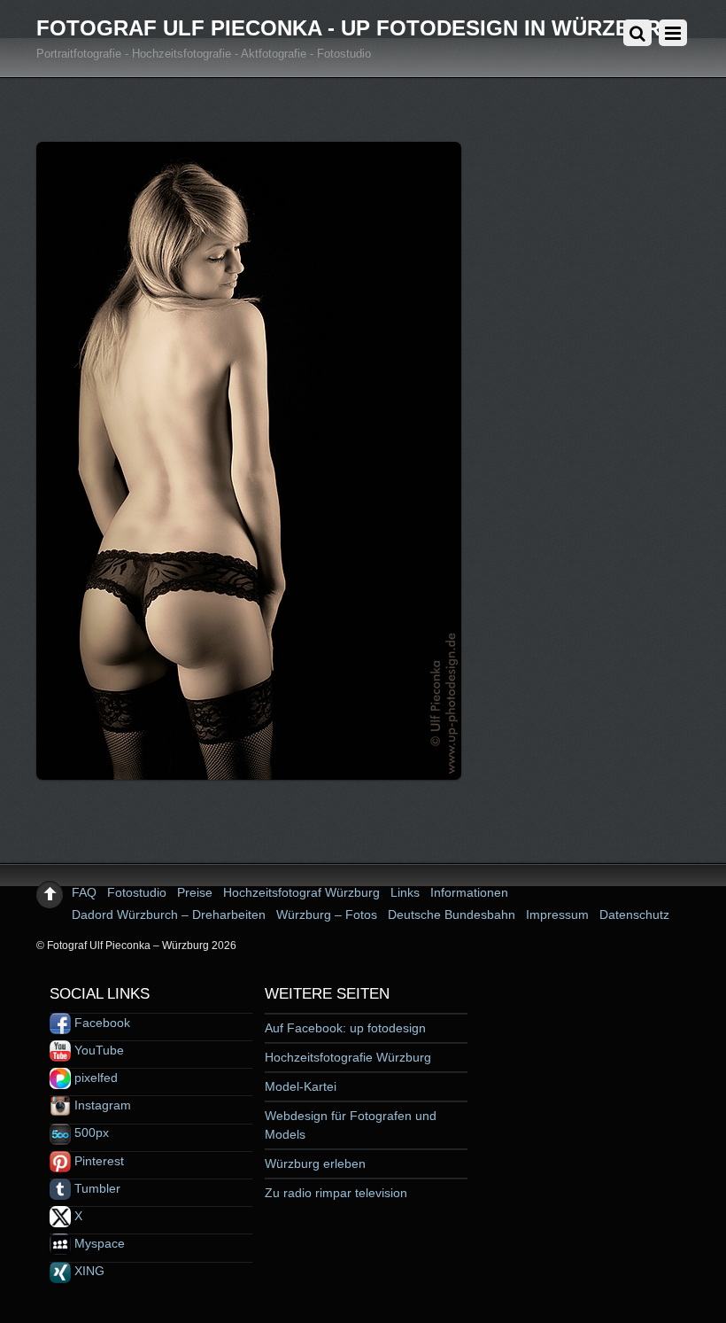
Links (405, 892)
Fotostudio (136, 892)
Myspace (98, 1243)
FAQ (84, 892)
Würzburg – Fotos (326, 914)
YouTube (97, 1050)
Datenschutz (634, 914)
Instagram (101, 1105)
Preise (194, 892)
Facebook (100, 1023)
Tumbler (95, 1188)
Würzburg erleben (315, 1163)
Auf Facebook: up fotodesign (345, 1028)
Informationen (469, 892)
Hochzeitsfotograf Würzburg (301, 892)
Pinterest (97, 1161)
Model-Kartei (300, 1086)
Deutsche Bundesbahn (451, 914)
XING (87, 1271)
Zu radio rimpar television (336, 1193)
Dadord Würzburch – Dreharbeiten (169, 914)
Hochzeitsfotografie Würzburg (348, 1057)
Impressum (557, 914)
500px (90, 1132)
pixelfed (94, 1077)
